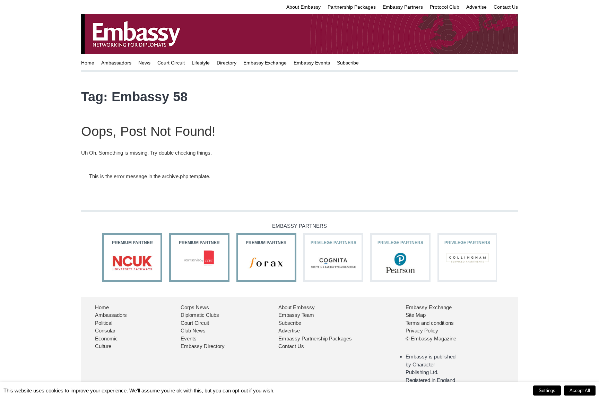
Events (189, 338)
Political (103, 323)
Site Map (416, 315)
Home (87, 63)
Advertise (476, 7)
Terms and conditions (430, 323)
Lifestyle (201, 63)
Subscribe (348, 63)
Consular (105, 330)
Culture (103, 346)
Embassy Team (296, 315)
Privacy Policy (422, 330)
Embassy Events (312, 63)
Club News (193, 330)
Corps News (195, 307)
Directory (226, 63)
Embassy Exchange (265, 63)
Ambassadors (116, 63)
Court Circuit (171, 63)
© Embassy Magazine (431, 338)
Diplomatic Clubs (200, 315)
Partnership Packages (352, 7)
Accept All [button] (580, 390)
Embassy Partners (403, 7)
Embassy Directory (203, 346)
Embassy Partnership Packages (315, 338)
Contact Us (506, 7)
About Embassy (303, 7)
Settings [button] (547, 390)
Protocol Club (444, 7)
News (144, 63)
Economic (106, 338)
